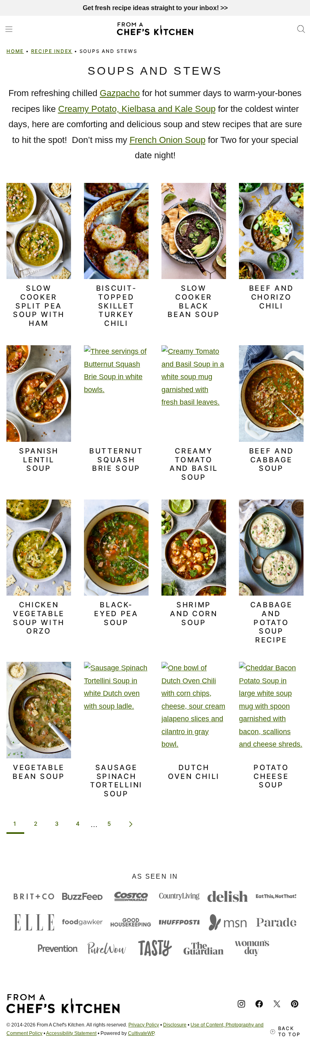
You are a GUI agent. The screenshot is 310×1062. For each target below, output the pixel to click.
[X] (277, 1004)
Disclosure (174, 1025)
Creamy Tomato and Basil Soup (194, 464)
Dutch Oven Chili (194, 772)
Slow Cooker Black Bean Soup (194, 301)
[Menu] (9, 29)
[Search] (301, 29)
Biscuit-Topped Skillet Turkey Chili (116, 305)
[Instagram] (241, 1004)
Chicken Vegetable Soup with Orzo (39, 617)
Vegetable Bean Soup (39, 772)
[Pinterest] (295, 1004)
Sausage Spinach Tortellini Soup (116, 780)
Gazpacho (120, 93)
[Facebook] (259, 1004)
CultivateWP (141, 1033)
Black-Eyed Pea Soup (116, 613)
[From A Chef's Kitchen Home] (155, 29)
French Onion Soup (167, 140)
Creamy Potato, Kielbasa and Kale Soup (137, 109)
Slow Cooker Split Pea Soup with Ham (39, 305)
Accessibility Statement (71, 1033)
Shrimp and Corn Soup (194, 613)
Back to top (289, 1031)
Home (15, 51)
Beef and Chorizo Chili (271, 297)
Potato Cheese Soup (271, 776)
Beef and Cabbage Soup (271, 459)
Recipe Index (52, 51)
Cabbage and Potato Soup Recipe (271, 622)
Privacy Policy (143, 1025)
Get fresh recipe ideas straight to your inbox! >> (155, 7)
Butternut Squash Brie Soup (116, 459)
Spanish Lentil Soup (39, 459)
